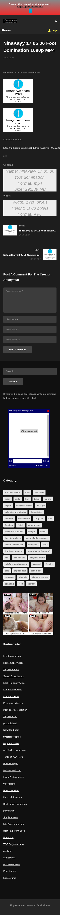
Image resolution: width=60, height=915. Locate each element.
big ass (47, 499)
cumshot (9, 518)
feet (50, 518)
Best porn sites (11, 790)
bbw (27, 499)
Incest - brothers (13, 538)
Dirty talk (39, 518)
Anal (27, 492)
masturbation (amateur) (39, 551)
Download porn (11, 730)
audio (17, 499)
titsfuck (31, 584)
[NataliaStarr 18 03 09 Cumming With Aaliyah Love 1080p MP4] (29, 254)
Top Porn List (10, 716)
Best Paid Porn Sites (14, 830)
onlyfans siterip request (16, 564)
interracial (33, 545)
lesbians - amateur (14, 551)
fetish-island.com (12, 770)
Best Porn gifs (10, 763)
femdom (9, 525)
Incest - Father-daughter (37, 538)
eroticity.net (9, 857)
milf (6, 558)
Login (54, 30)
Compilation (36, 512)
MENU (7, 30)
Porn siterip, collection (15, 709)
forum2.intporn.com (13, 777)
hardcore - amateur (14, 532)
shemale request (40, 577)
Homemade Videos (13, 662)
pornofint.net (10, 723)
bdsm (37, 499)
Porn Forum (9, 871)
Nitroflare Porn (11, 696)
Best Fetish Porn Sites (15, 804)
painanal (36, 564)
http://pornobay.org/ (13, 824)
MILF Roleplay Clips (13, 683)
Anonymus (11, 279)
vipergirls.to (9, 783)
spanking (9, 584)
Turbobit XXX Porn (13, 756)
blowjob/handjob (24, 505)
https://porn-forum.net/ (30, 6)
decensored (24, 518)
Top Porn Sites (11, 669)
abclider (7, 851)
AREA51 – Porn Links (14, 750)
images (31, 532)
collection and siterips (15, 512)
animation (39, 492)
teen (21, 584)
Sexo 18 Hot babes (13, 676)
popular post (20, 571)
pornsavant (9, 810)
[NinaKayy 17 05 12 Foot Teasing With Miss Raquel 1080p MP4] (29, 230)
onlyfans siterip (37, 558)
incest (43, 532)
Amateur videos (12, 492)
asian (7, 499)
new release (19, 558)
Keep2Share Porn (12, 689)
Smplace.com (10, 817)
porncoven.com (11, 864)
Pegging (49, 564)
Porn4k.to (8, 837)
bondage (40, 505)
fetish (20, 525)
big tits (8, 505)
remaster (9, 577)
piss (7, 571)
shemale (23, 577)
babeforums (9, 878)
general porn (34, 525)
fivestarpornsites (12, 656)
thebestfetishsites (12, 797)
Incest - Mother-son (14, 545)
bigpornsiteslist (11, 743)
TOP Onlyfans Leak (13, 844)
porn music (36, 571)
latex (45, 545)
